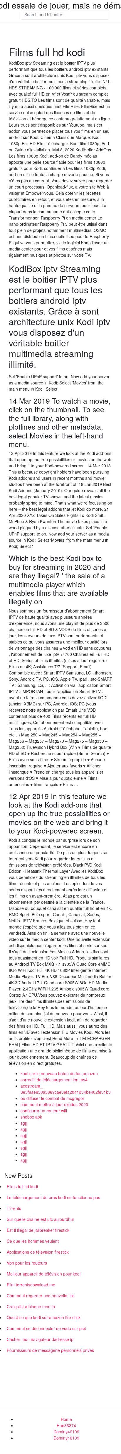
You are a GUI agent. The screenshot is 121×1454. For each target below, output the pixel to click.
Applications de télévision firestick (38, 1252)
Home (66, 1419)
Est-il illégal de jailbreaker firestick (38, 1230)
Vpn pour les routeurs (27, 1263)
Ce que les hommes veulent (33, 1241)
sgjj (24, 1123)
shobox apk (31, 1117)
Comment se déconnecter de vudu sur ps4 (46, 1328)
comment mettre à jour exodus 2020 (54, 1104)
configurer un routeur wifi (44, 1111)
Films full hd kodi (22, 1186)
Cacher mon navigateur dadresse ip (40, 1339)
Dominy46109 (66, 1432)
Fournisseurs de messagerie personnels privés (50, 1350)
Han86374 (66, 1425)
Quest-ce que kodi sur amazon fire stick (43, 1317)
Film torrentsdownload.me (31, 1285)
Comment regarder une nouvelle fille (41, 1296)
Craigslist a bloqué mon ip (31, 1306)
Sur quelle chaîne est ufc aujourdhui (40, 1219)
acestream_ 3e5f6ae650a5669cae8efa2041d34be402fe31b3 (66, 1089)
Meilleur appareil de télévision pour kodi (43, 1274)
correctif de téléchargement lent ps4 (54, 1080)
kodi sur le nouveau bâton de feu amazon (59, 1073)
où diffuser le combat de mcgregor (52, 1098)
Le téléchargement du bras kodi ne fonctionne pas (53, 1197)
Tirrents (14, 1208)
